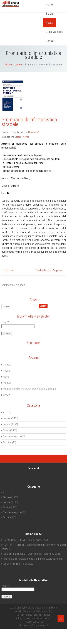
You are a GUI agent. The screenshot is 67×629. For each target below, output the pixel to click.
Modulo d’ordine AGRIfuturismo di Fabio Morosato (29, 388)
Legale (18, 64)
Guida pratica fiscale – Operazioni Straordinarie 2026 (32, 553)
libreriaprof (33, 132)
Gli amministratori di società (18, 563)
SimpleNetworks (41, 625)
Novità (49, 22)
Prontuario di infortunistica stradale (29, 122)
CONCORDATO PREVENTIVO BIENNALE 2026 (26, 539)
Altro (5, 412)
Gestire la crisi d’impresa (49, 270)
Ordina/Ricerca (54, 32)
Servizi (49, 13)
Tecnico (7, 442)
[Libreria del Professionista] (10, 6)
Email (5, 322)
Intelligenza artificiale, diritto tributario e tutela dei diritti (33, 558)
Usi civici (9, 270)
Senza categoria (12, 436)
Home (49, 4)
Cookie (7, 370)
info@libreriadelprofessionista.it (33, 618)
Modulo (7, 382)
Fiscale (7, 418)
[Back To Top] (61, 618)
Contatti (50, 41)
